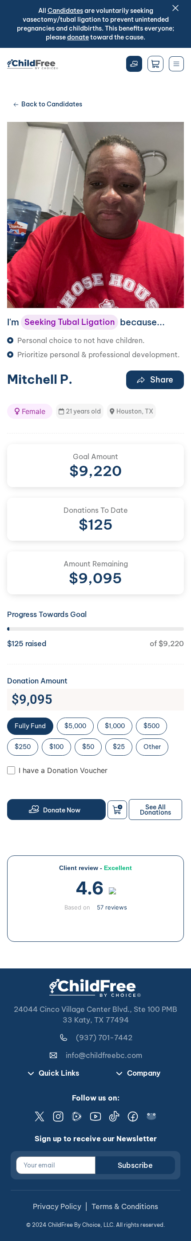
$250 (23, 747)
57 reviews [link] (112, 907)
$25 (119, 747)
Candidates (65, 11)
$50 (88, 747)
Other (152, 747)
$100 (56, 747)
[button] (29, 411)
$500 (151, 726)
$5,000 (75, 726)
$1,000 (115, 726)
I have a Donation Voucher (63, 770)
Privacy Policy (57, 1206)
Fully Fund (30, 726)
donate (78, 37)
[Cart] (155, 64)
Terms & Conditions (125, 1206)
